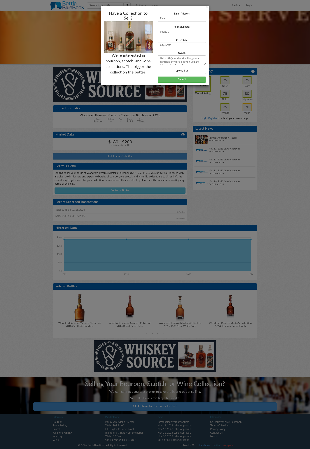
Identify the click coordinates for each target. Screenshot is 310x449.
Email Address (182, 14)
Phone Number (181, 27)
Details (182, 53)
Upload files (181, 71)
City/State (181, 40)
